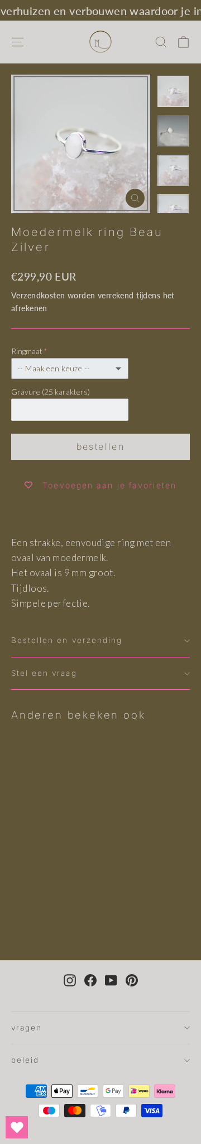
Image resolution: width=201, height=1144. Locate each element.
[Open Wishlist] (17, 1127)
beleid (25, 1059)
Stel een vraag (44, 673)
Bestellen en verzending (66, 640)
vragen (26, 1027)
